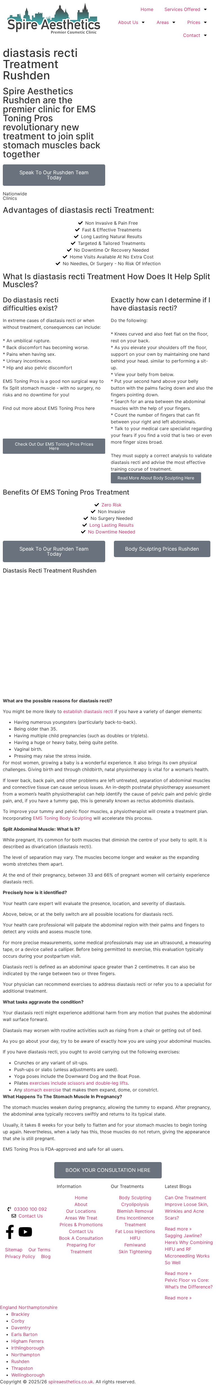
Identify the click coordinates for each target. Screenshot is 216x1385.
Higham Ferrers (27, 1341)
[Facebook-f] (10, 1232)
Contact (191, 35)
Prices (193, 22)
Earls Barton (24, 1334)
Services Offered (182, 9)
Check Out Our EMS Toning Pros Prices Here (54, 446)
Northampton (25, 1354)
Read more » (178, 1229)
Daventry (21, 1327)
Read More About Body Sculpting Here (156, 478)
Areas (163, 22)
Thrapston (22, 1368)
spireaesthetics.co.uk (70, 1381)
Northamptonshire (38, 1307)
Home (147, 9)
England (8, 1307)
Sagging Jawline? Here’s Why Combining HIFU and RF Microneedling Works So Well (189, 1249)
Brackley (20, 1314)
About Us (128, 22)
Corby (17, 1321)
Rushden (20, 1361)
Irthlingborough (27, 1348)
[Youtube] (25, 1232)
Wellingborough (27, 1375)
